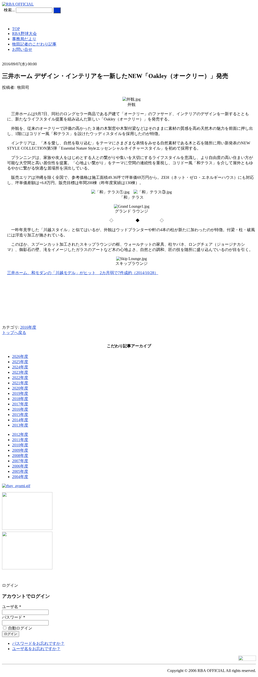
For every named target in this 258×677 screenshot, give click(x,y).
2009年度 (20, 450)
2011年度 (20, 440)
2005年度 (20, 471)
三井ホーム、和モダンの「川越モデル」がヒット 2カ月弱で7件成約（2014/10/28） (82, 273)
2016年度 (28, 327)
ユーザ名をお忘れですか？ (36, 649)
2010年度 (20, 445)
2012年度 (20, 434)
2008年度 (20, 455)
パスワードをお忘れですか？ (38, 643)
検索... (9, 10)
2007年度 (20, 461)
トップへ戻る (14, 332)
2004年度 (20, 477)
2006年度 (20, 466)
